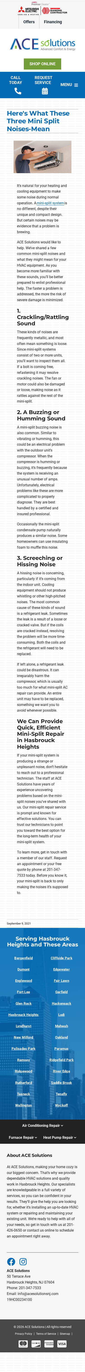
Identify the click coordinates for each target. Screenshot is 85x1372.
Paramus (61, 1049)
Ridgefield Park (61, 1060)
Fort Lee (23, 992)
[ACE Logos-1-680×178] (42, 35)
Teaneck (23, 1094)
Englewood (23, 981)
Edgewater (61, 969)
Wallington (23, 1105)
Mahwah (61, 1026)
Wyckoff (61, 1105)
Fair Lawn (61, 981)
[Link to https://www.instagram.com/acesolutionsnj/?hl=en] (23, 1262)
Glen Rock (24, 1004)
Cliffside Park (61, 958)
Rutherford (23, 1083)
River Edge (61, 1071)
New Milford (23, 1037)
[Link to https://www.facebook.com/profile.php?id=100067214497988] (11, 1262)
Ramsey (23, 1060)
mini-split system (50, 203)
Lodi (61, 1015)
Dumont (23, 969)
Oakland (61, 1037)
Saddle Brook (61, 1083)
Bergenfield (23, 958)
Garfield (61, 992)
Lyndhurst (23, 1026)
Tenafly (61, 1094)
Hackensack (61, 1004)
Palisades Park (23, 1049)
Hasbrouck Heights (23, 1015)
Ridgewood (23, 1071)
